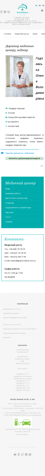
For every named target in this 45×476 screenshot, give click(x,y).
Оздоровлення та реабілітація (18, 207)
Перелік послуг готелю (12, 324)
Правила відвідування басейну (15, 317)
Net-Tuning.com (22, 434)
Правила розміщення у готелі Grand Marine (20, 329)
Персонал (9, 212)
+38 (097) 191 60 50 (22, 17)
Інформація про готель (12, 309)
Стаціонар (9, 203)
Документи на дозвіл (11, 313)
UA (36, 5)
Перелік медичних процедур (14, 333)
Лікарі (7, 188)
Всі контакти (22, 368)
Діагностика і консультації (16, 198)
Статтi (8, 217)
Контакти (6, 337)
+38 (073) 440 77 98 (21, 19)
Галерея (8, 221)
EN (40, 5)
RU (43, 5)
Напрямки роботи (12, 193)
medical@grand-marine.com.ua (24, 21)
